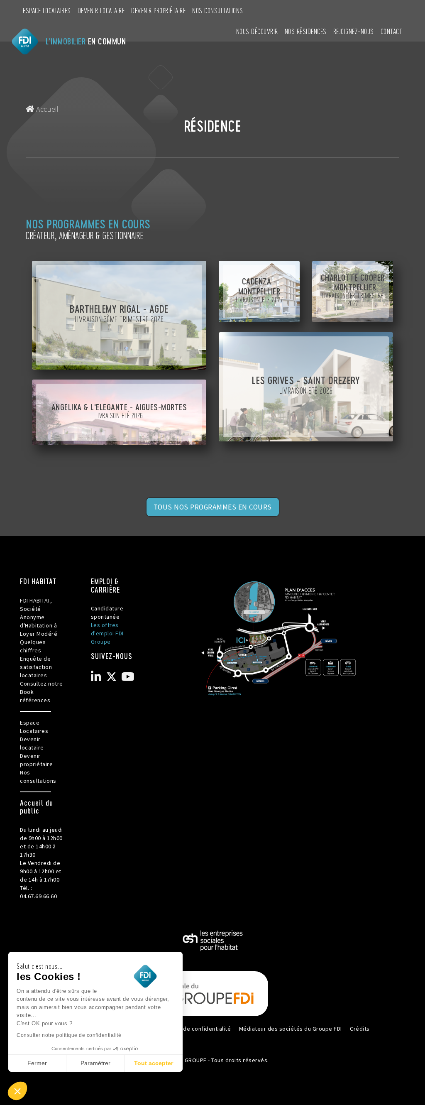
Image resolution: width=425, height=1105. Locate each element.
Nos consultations (217, 10)
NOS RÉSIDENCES (306, 31)
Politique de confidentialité (194, 1028)
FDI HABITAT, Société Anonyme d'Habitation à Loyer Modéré (38, 617)
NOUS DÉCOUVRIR (257, 31)
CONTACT (392, 31)
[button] (17, 1091)
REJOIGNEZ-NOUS (353, 31)
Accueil (46, 109)
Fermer (37, 1063)
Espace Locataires (47, 10)
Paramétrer (95, 1063)
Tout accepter (153, 1063)
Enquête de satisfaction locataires (36, 667)
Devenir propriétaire (158, 10)
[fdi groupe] (212, 993)
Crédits (360, 1028)
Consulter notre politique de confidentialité (69, 1035)
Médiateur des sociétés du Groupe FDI (290, 1028)
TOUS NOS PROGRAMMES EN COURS (213, 507)
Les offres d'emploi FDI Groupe (107, 633)
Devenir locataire (101, 10)
